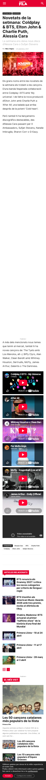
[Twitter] (16, 559)
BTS (27, 546)
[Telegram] (11, 559)
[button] (4, 3)
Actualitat (7, 13)
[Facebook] (22, 559)
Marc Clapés (9, 49)
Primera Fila (7, 724)
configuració (33, 771)
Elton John (16, 549)
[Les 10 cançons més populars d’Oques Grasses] (9, 757)
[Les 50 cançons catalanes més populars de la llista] (23, 699)
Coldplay (7, 549)
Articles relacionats (15, 572)
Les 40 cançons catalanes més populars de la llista (28, 744)
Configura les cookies (24, 776)
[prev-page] (4, 669)
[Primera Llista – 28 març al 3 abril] (9, 660)
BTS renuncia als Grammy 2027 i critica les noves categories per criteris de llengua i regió (29, 585)
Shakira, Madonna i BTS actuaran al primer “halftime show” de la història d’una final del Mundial (29, 621)
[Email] (28, 559)
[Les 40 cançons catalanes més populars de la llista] (9, 744)
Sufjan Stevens (28, 549)
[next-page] (8, 669)
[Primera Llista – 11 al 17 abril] (9, 648)
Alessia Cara (18, 546)
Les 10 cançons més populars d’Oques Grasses (28, 757)
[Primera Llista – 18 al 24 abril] (9, 635)
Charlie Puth (35, 546)
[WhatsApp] (5, 559)
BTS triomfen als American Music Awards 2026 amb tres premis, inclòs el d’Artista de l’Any (30, 603)
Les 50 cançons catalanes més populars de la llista (22, 719)
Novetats (16, 13)
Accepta (8, 776)
